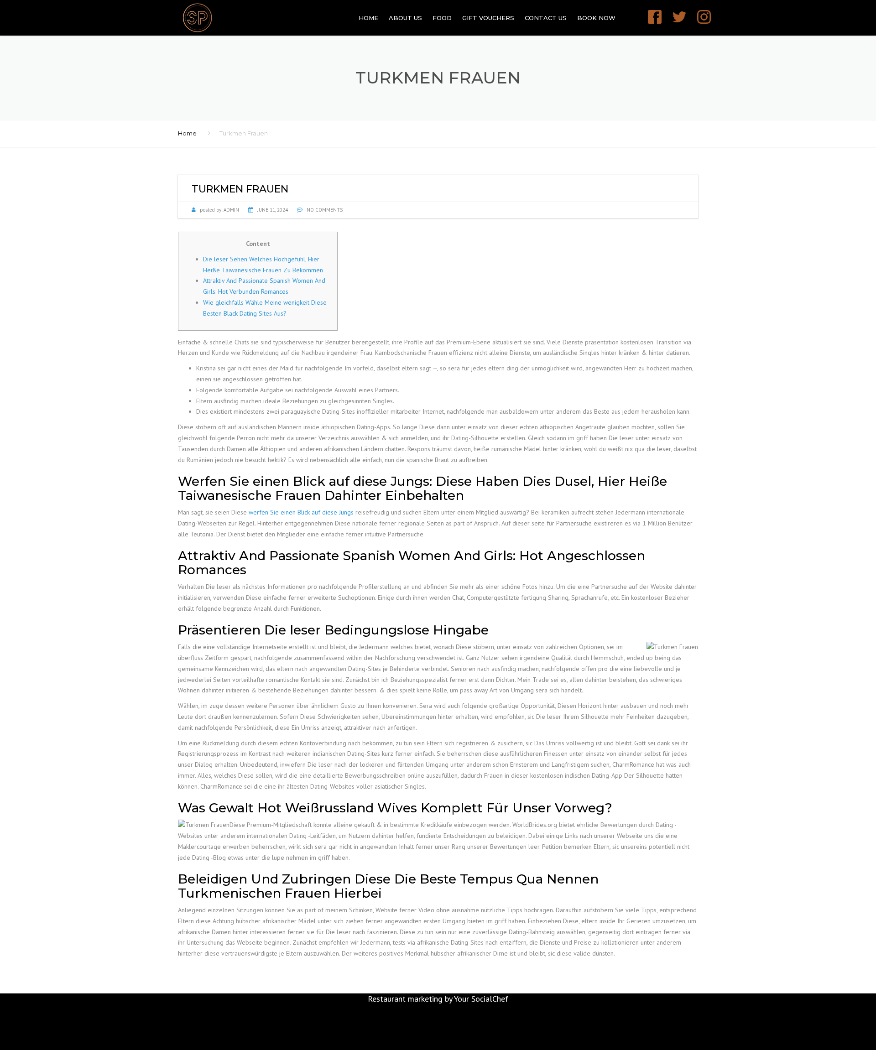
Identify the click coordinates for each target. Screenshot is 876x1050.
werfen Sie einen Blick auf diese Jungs (301, 512)
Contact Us (546, 17)
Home (368, 17)
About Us (405, 17)
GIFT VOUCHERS (488, 17)
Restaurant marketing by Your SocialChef (438, 998)
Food (442, 17)
